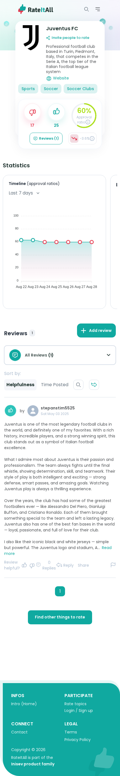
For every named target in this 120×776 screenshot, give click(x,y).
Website (61, 78)
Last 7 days (21, 193)
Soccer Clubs (80, 89)
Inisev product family (32, 763)
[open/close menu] (86, 9)
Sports (28, 89)
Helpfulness (20, 384)
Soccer (51, 89)
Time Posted (54, 384)
